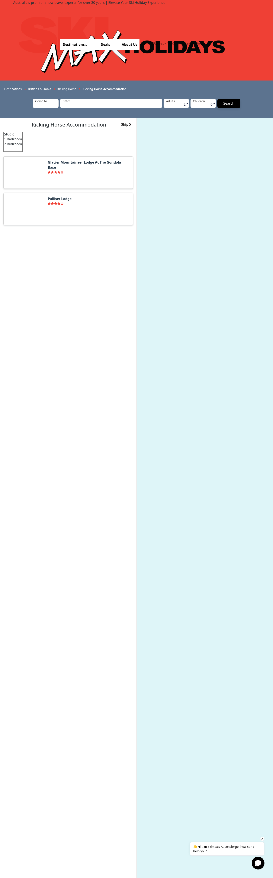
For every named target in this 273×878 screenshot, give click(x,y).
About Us (129, 44)
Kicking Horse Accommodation (104, 89)
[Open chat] (258, 863)
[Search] (228, 103)
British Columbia (40, 89)
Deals (105, 44)
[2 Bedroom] (13, 144)
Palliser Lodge (59, 198)
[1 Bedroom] (13, 139)
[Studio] (13, 134)
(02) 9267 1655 (163, 43)
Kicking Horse (67, 89)
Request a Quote (191, 43)
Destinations (74, 44)
